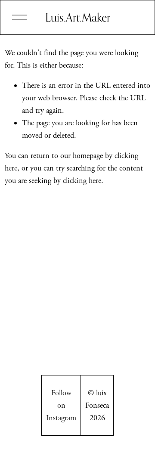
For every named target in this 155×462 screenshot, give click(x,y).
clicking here (82, 181)
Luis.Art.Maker (77, 17)
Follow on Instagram (61, 405)
